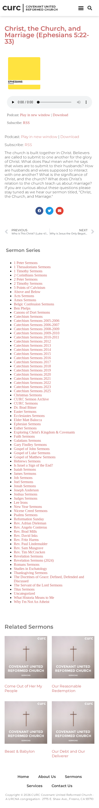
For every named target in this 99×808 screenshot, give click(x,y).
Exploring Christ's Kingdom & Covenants (44, 432)
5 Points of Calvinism (29, 288)
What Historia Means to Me (34, 598)
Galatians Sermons (27, 440)
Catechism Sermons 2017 (32, 362)
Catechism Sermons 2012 (32, 341)
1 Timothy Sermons (28, 271)
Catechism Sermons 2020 (32, 374)
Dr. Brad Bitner (25, 407)
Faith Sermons (24, 436)
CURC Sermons (26, 403)
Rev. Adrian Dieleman (30, 523)
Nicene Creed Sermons (30, 511)
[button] (81, 8)
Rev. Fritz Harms (26, 540)
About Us (47, 776)
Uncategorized (24, 593)
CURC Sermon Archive (31, 399)
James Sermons (25, 474)
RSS (26, 123)
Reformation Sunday (29, 519)
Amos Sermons (25, 300)
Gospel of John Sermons (32, 449)
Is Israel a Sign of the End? (33, 465)
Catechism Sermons (28, 316)
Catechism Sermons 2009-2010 (36, 333)
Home (23, 776)
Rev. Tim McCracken (29, 552)
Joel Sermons (23, 482)
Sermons (73, 776)
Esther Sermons (25, 428)
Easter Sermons (25, 412)
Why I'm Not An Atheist (31, 602)
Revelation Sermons (28, 556)
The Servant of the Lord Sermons (38, 585)
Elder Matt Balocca (28, 420)
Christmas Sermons (28, 395)
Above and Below (27, 292)
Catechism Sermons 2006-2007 (36, 325)
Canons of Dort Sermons (32, 312)
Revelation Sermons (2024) (34, 560)
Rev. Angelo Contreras (30, 527)
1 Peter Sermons (26, 263)
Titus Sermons (24, 589)
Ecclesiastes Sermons (29, 416)
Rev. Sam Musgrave (28, 548)
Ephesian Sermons (27, 424)
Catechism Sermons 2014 (32, 350)
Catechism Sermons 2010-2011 (36, 337)
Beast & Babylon (20, 751)
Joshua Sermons (25, 494)
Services (34, 786)
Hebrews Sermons (27, 461)
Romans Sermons (26, 564)
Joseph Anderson (26, 490)
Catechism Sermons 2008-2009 (36, 329)
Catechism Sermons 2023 (32, 387)
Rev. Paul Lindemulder (30, 544)
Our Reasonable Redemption (66, 688)
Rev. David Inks (26, 536)
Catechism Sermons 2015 (32, 354)
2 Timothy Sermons (28, 283)
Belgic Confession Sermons (34, 304)
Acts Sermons (24, 296)
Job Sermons (23, 478)
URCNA (13, 799)
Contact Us (62, 786)
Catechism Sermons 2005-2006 (36, 321)
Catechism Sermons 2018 (32, 366)
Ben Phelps (22, 308)
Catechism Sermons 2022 (32, 383)
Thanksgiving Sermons (30, 573)
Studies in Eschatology (30, 569)
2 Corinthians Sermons (30, 275)
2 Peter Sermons (26, 279)
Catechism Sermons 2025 (32, 391)
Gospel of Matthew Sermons (34, 457)
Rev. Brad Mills (25, 531)
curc (11, 7)
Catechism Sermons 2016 (32, 358)
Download (60, 115)
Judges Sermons (25, 498)
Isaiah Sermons (25, 469)
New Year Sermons (28, 507)
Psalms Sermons (26, 515)
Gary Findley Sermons (30, 445)
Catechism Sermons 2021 (32, 378)
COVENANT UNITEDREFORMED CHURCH (42, 8)
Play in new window (35, 115)
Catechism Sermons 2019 (32, 370)
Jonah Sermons (25, 486)
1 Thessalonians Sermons (32, 267)
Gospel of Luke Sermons (32, 453)
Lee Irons (21, 502)
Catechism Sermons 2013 (32, 345)
